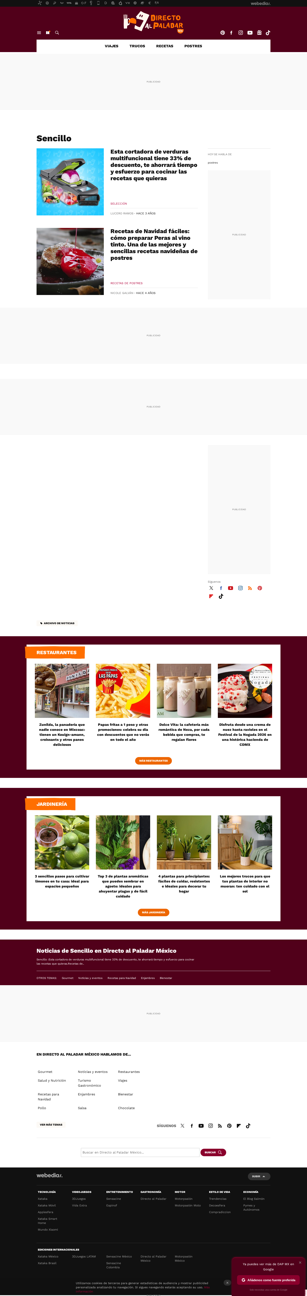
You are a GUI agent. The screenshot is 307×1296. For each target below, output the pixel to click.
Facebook (231, 33)
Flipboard (211, 595)
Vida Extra (79, 1205)
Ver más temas (51, 1124)
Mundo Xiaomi (48, 1229)
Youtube (250, 33)
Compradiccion (220, 1212)
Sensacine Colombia (113, 1265)
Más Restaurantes (153, 760)
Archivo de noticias (59, 623)
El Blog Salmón (254, 1198)
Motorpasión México (184, 1258)
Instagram (240, 33)
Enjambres (148, 978)
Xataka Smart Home (47, 1221)
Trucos (137, 46)
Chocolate (126, 1108)
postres (213, 162)
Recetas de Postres (126, 283)
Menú (39, 33)
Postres (193, 46)
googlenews (259, 33)
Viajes (111, 46)
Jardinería (52, 804)
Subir (256, 1176)
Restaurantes (57, 652)
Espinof (111, 1205)
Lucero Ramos (121, 213)
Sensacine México (119, 1256)
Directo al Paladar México (153, 1258)
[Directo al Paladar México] (153, 22)
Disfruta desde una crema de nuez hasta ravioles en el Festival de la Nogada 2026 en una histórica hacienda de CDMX (245, 734)
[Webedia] (49, 1175)
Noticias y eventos (90, 978)
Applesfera (45, 1212)
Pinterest (222, 33)
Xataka (42, 1198)
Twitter (211, 587)
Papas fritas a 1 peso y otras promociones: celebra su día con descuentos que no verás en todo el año (123, 732)
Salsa (82, 1108)
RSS (250, 587)
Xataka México (48, 1256)
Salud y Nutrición (52, 1080)
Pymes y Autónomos (251, 1207)
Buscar (57, 33)
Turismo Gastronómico (89, 1083)
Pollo (42, 1108)
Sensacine (113, 1198)
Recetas (164, 46)
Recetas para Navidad (122, 978)
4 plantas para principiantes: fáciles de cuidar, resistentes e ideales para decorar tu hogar (184, 883)
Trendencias (217, 1198)
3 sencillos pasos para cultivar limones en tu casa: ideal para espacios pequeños (62, 881)
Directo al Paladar (153, 1198)
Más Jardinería (153, 912)
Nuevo (47, 33)
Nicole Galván (121, 293)
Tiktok (267, 33)
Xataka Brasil (47, 1263)
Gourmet (67, 978)
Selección (118, 203)
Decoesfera (217, 1205)
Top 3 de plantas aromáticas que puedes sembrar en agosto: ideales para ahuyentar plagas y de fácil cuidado (123, 886)
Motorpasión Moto (188, 1205)
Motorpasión (184, 1198)
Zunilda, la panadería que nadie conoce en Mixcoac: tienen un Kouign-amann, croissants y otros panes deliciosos (62, 734)
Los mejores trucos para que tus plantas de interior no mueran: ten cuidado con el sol (245, 883)
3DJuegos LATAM (84, 1256)
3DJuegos (79, 1198)
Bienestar (166, 978)
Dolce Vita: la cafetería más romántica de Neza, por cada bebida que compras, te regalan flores (184, 732)
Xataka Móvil (47, 1205)
